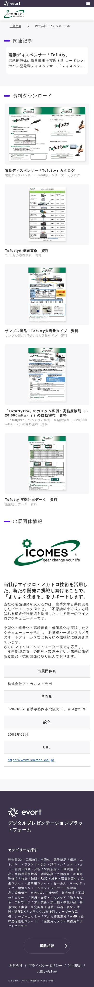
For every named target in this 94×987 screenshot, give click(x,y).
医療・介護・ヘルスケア (48, 897)
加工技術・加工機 (47, 902)
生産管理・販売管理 (60, 893)
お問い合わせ (47, 971)
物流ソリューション (32, 888)
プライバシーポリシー (45, 965)
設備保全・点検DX (28, 893)
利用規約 (74, 965)
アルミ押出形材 (55, 916)
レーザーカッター (27, 916)
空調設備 (50, 869)
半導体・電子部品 (54, 859)
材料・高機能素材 (64, 878)
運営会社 (16, 965)
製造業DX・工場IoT (22, 859)
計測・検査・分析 (27, 869)
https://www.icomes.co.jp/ (31, 760)
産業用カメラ (53, 921)
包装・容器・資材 (60, 907)
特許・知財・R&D (34, 878)
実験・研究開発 (32, 907)
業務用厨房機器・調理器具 (34, 874)
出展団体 (15, 26)
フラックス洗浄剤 (42, 911)
